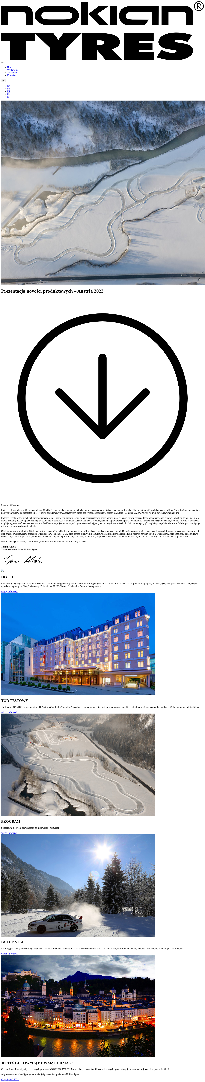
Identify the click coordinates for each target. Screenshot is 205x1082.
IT (8, 96)
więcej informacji (9, 591)
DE (9, 88)
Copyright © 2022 (10, 1079)
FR (8, 91)
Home (10, 67)
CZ (8, 94)
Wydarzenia (12, 70)
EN (9, 86)
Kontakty (11, 75)
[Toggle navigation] (2, 62)
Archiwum (12, 72)
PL (3, 81)
